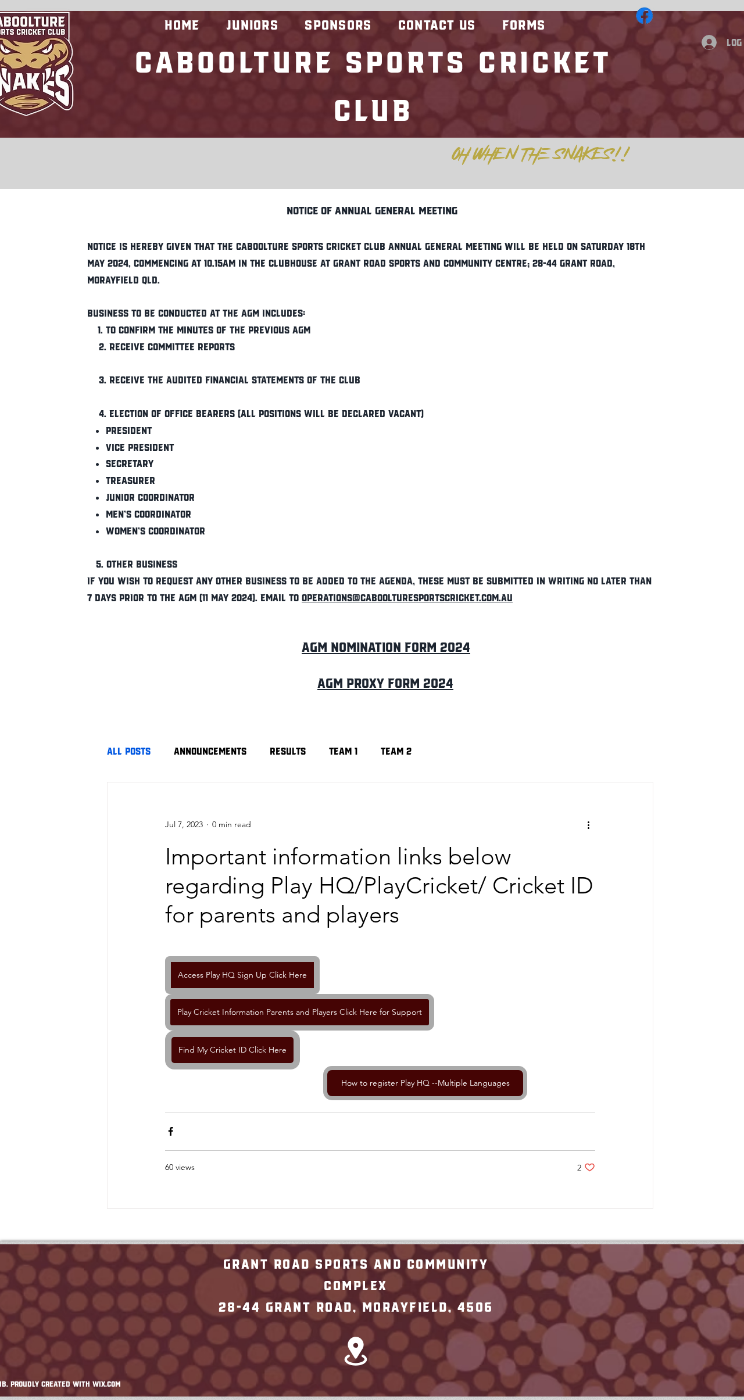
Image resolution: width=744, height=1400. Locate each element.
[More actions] (588, 824)
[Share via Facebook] (170, 1131)
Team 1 (343, 750)
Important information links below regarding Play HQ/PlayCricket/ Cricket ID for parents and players (379, 885)
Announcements (210, 750)
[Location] (356, 1351)
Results (288, 750)
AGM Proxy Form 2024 (385, 681)
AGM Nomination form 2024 (386, 645)
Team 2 (396, 750)
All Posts (129, 750)
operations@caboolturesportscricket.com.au (407, 597)
